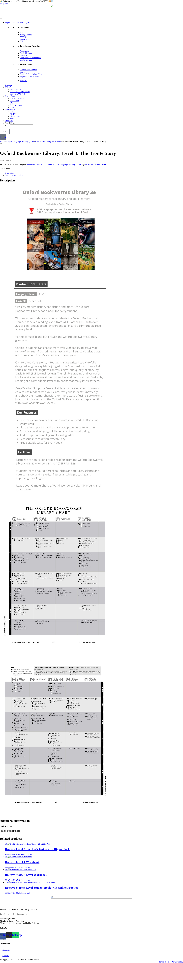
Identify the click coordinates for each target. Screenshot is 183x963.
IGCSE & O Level (17, 94)
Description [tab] (9, 173)
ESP (21, 41)
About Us (6, 950)
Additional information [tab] (14, 175)
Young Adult (25, 39)
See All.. (23, 81)
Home (2, 141)
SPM (12, 118)
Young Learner (26, 34)
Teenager (23, 37)
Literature (9, 121)
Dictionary (9, 85)
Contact (5, 956)
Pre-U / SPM (10, 109)
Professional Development (30, 58)
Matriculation (15, 116)
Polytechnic (14, 100)
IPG (11, 103)
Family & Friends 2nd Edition (31, 74)
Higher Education (12, 96)
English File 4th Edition (29, 76)
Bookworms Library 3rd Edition (48, 141)
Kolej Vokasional (17, 105)
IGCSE (8, 87)
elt (86, 164)
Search (7, 123)
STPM (12, 112)
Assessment (24, 51)
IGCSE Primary (16, 89)
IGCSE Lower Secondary (20, 92)
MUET (13, 114)
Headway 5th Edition (28, 70)
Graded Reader (26, 53)
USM (12, 107)
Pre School (24, 32)
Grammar (23, 55)
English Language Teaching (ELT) (18, 22)
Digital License (26, 60)
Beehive (23, 72)
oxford (103, 164)
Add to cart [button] (27, 854)
